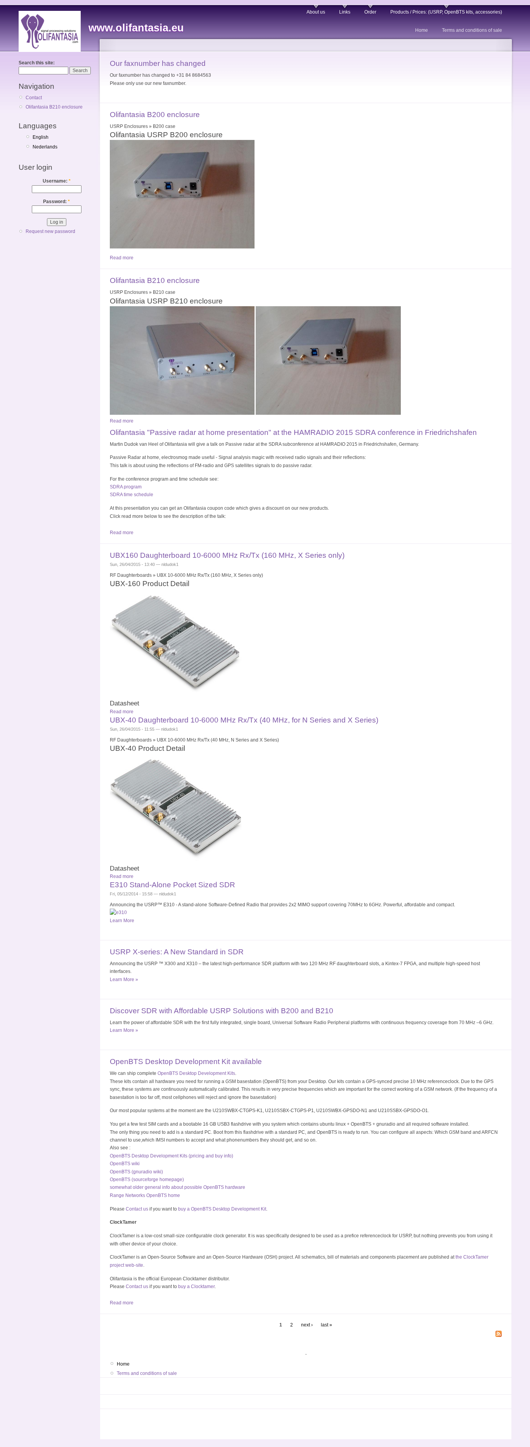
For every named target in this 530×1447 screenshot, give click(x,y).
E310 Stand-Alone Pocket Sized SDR (172, 885)
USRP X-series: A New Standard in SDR (177, 952)
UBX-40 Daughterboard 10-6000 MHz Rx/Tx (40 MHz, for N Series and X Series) (244, 720)
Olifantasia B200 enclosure (155, 114)
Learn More (122, 920)
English (40, 137)
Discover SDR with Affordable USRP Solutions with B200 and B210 (221, 1011)
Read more (121, 257)
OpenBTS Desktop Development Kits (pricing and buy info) (171, 1156)
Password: (56, 201)
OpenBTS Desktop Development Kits (196, 1073)
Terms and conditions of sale (472, 30)
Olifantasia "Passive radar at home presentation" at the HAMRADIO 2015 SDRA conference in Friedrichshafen (293, 432)
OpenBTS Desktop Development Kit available (186, 1061)
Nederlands (45, 147)
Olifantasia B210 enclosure (54, 107)
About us (316, 12)
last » (326, 1325)
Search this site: (37, 63)
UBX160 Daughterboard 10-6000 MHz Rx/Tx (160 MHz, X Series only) (227, 555)
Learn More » (124, 979)
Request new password (50, 231)
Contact (34, 97)
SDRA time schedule (131, 494)
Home (421, 30)
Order (370, 12)
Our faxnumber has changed (158, 63)
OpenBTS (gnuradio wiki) (136, 1172)
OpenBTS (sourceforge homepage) (147, 1179)
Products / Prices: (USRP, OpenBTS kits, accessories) (446, 12)
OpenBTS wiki (125, 1163)
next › (307, 1325)
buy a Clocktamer (196, 1286)
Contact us (137, 1209)
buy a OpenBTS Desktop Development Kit (222, 1209)
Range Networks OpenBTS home (145, 1195)
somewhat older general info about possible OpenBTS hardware (177, 1187)
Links (344, 12)
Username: (57, 181)
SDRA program (126, 487)
